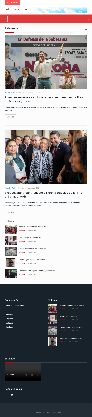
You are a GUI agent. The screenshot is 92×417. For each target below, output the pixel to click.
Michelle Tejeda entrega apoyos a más (33, 226)
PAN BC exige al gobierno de (30, 238)
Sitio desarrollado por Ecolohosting (46, 412)
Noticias (21, 188)
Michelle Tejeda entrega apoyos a (72, 305)
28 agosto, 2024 (34, 188)
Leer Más (10, 117)
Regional (9, 319)
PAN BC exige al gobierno (69, 316)
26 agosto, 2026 (31, 230)
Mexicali (21, 92)
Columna (9, 323)
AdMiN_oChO (10, 92)
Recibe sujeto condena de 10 (71, 338)
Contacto (9, 327)
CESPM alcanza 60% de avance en (32, 249)
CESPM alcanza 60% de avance (72, 327)
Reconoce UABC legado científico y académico (37, 271)
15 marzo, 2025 (34, 92)
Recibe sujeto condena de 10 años (32, 260)
